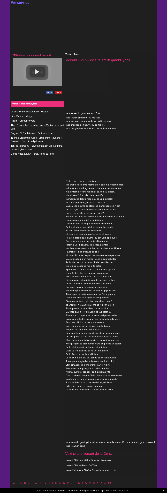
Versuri (68, 54)
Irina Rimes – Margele (22, 116)
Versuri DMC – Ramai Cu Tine (81, 465)
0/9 (109, 482)
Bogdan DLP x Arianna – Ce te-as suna (32, 133)
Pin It (58, 92)
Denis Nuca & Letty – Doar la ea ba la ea (32, 153)
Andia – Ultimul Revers (23, 120)
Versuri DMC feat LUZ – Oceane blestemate (88, 460)
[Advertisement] (83, 28)
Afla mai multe (120, 490)
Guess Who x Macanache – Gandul (30, 111)
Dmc (76, 54)
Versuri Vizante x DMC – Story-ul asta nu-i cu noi (91, 470)
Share (49, 92)
